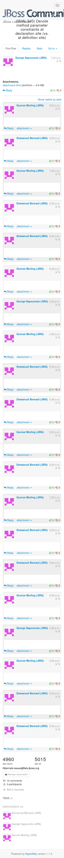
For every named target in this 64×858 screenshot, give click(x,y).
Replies (26, 48)
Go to (51, 48)
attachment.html (12, 85)
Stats (39, 48)
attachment (23, 128)
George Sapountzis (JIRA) (31, 57)
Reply (8, 90)
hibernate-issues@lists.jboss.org (21, 768)
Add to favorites (15, 789)
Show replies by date (49, 99)
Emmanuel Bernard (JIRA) (32, 138)
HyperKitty (31, 854)
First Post (11, 48)
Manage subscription (17, 774)
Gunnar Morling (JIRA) (30, 105)
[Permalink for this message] (60, 61)
